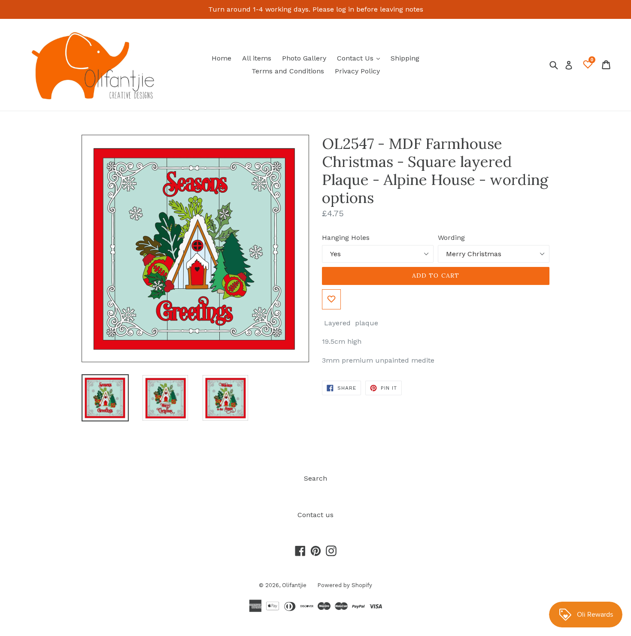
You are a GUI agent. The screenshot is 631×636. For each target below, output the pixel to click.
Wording (451, 237)
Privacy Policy (357, 71)
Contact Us (360, 58)
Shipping (405, 58)
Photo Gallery (304, 58)
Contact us (315, 515)
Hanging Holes (346, 237)
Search (315, 478)
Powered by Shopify (344, 585)
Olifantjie (294, 585)
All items (256, 58)
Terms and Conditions (288, 71)
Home (221, 58)
